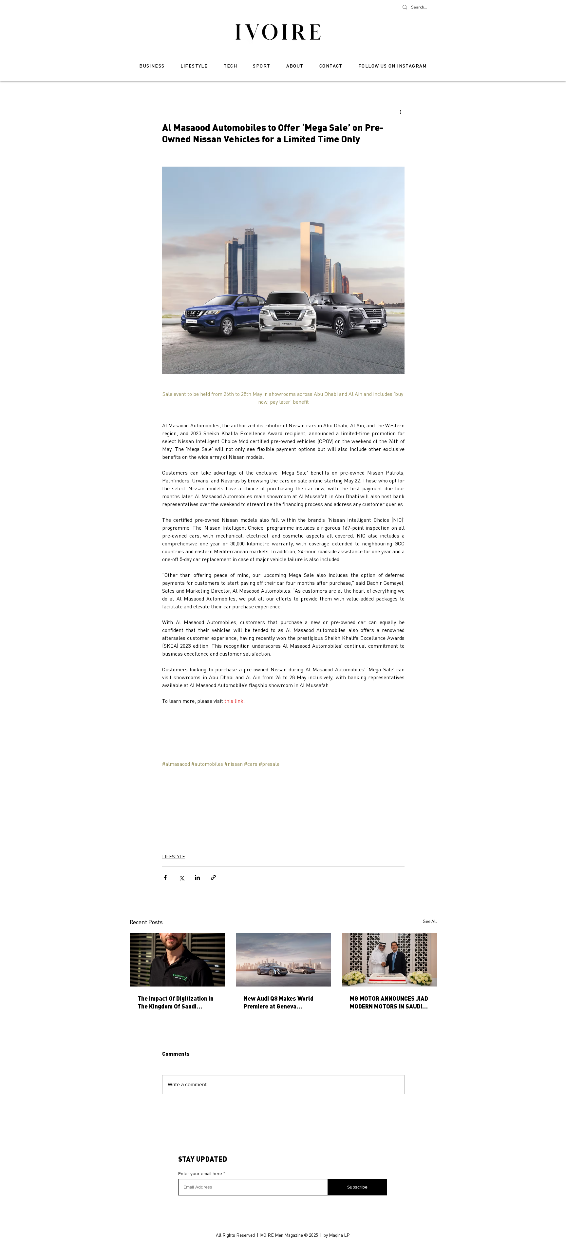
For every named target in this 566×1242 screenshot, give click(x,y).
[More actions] (401, 111)
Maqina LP (339, 1235)
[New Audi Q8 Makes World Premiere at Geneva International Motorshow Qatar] (283, 960)
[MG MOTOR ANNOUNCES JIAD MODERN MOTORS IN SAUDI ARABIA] (389, 960)
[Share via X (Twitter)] (181, 877)
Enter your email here (200, 1173)
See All (430, 921)
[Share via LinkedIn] (197, 877)
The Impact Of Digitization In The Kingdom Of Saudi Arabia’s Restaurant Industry (177, 1002)
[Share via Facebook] (165, 877)
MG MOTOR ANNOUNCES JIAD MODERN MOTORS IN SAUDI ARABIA (389, 1002)
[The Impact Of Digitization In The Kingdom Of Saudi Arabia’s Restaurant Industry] (177, 960)
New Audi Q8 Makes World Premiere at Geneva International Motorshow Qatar (278, 1002)
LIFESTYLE (173, 856)
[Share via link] (213, 877)
